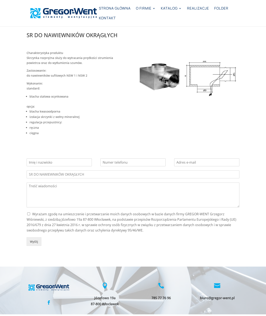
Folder (221, 9)
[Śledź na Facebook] (49, 302)
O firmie (143, 9)
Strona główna (115, 9)
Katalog (169, 9)
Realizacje (198, 9)
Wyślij (34, 242)
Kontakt (107, 18)
